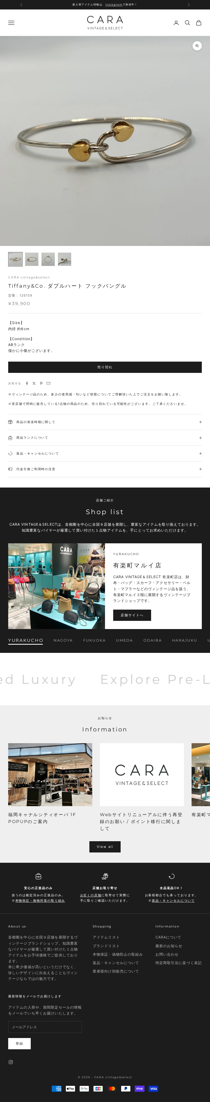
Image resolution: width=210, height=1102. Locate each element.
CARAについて (168, 937)
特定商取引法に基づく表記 (178, 962)
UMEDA (124, 640)
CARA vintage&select (29, 277)
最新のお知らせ (169, 946)
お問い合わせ (167, 954)
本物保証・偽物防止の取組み (118, 954)
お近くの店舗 (107, 5)
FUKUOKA (94, 640)
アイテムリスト (106, 937)
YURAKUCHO (25, 640)
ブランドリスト (106, 946)
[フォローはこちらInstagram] (10, 1062)
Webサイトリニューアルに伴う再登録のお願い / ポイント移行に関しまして (141, 821)
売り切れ (105, 367)
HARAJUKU (184, 640)
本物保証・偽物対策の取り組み (40, 900)
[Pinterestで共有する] (41, 383)
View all (105, 847)
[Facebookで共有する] (27, 383)
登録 (19, 1043)
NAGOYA (63, 640)
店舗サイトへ (132, 615)
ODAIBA (152, 640)
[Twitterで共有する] (34, 383)
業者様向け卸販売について (116, 971)
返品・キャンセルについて (173, 900)
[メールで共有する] (48, 383)
